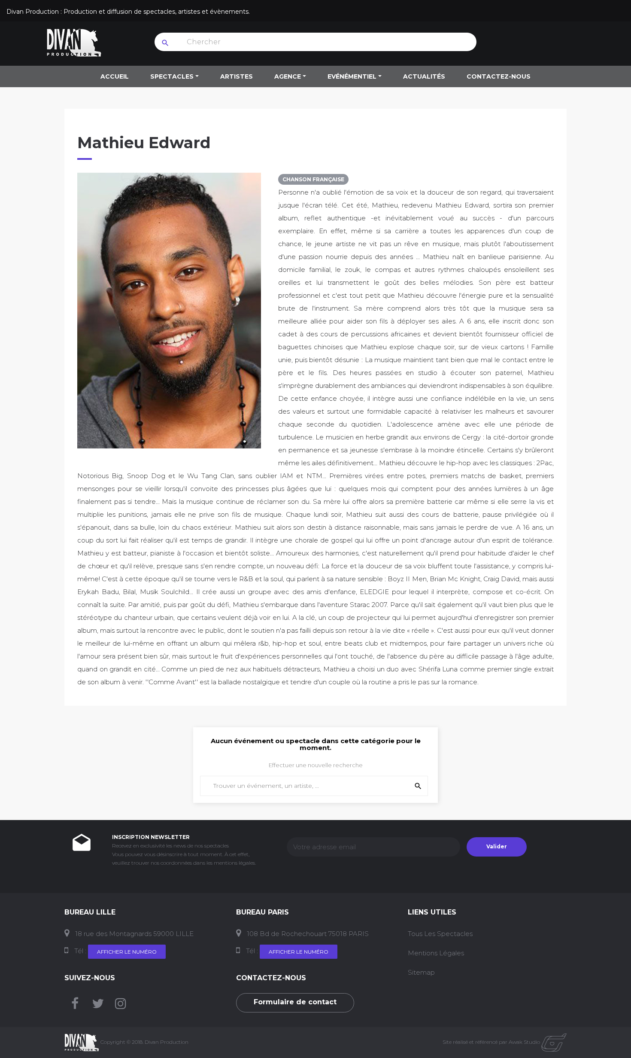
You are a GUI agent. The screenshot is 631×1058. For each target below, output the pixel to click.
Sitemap (421, 972)
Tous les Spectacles (440, 934)
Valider (496, 846)
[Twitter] (98, 1006)
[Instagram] (120, 1006)
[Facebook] (75, 1006)
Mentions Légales (436, 953)
